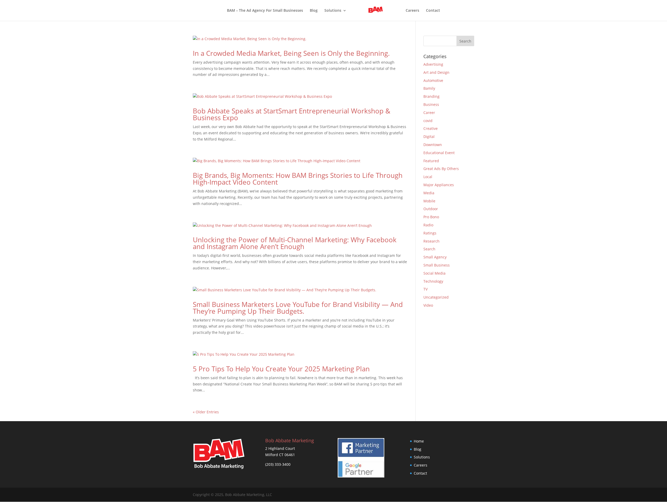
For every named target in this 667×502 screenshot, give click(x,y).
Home (419, 441)
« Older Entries (206, 411)
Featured (431, 160)
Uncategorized (436, 297)
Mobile (429, 200)
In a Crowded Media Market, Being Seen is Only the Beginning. (291, 53)
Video (428, 305)
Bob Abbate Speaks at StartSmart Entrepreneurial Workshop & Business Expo (291, 114)
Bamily (429, 88)
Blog (314, 11)
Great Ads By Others (441, 168)
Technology (433, 281)
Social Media (434, 273)
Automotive (433, 80)
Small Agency (435, 257)
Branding (431, 96)
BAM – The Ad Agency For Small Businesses (265, 11)
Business (431, 104)
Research (431, 241)
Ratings (429, 233)
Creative (430, 128)
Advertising (433, 64)
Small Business (436, 265)
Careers (412, 11)
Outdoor (430, 208)
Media (428, 192)
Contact (433, 11)
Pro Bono (431, 216)
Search (429, 248)
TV (425, 289)
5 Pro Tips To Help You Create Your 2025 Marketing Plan (281, 368)
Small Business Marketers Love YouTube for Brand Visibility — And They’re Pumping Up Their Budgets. (298, 308)
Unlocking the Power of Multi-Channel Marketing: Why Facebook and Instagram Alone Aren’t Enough (295, 243)
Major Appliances (438, 184)
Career (429, 112)
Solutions (332, 11)
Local (427, 176)
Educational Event (439, 152)
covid (428, 120)
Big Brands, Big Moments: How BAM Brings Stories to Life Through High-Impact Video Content (298, 179)
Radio (428, 224)
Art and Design (436, 72)
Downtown (432, 144)
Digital (429, 136)
